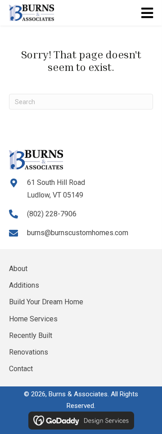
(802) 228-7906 (51, 214)
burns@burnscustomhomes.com (77, 232)
